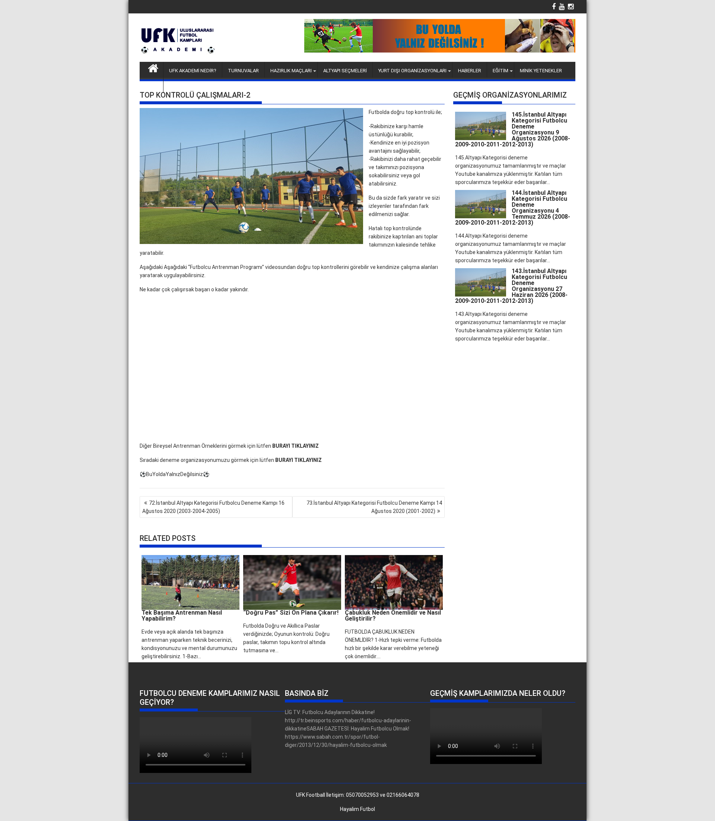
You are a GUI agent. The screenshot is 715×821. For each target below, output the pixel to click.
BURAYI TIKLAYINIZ (295, 446)
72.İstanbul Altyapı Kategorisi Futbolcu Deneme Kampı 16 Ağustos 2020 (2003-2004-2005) (213, 507)
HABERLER (469, 70)
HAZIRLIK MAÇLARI (291, 70)
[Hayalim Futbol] (153, 67)
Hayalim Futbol (357, 809)
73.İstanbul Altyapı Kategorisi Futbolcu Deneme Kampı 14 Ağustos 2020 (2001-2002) (374, 507)
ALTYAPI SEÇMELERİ (345, 70)
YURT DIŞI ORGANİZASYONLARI (412, 70)
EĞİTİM (500, 70)
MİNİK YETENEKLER (541, 70)
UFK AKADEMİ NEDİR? (192, 70)
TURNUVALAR (243, 70)
